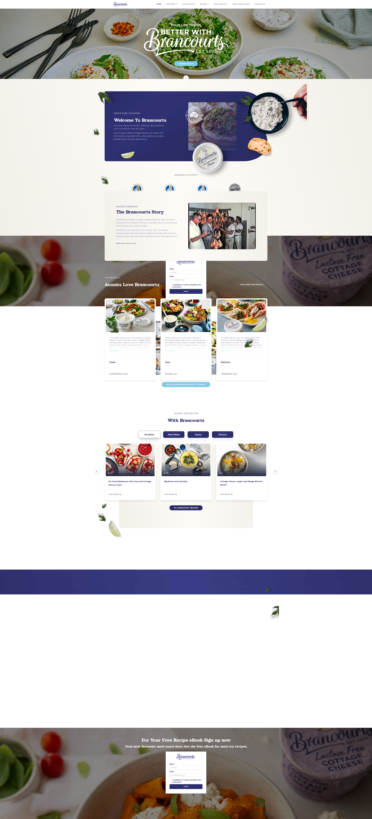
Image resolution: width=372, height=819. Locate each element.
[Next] (275, 471)
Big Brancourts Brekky (175, 481)
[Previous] (97, 471)
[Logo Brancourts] (120, 4)
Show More (169, 350)
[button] (176, 4)
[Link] (186, 76)
